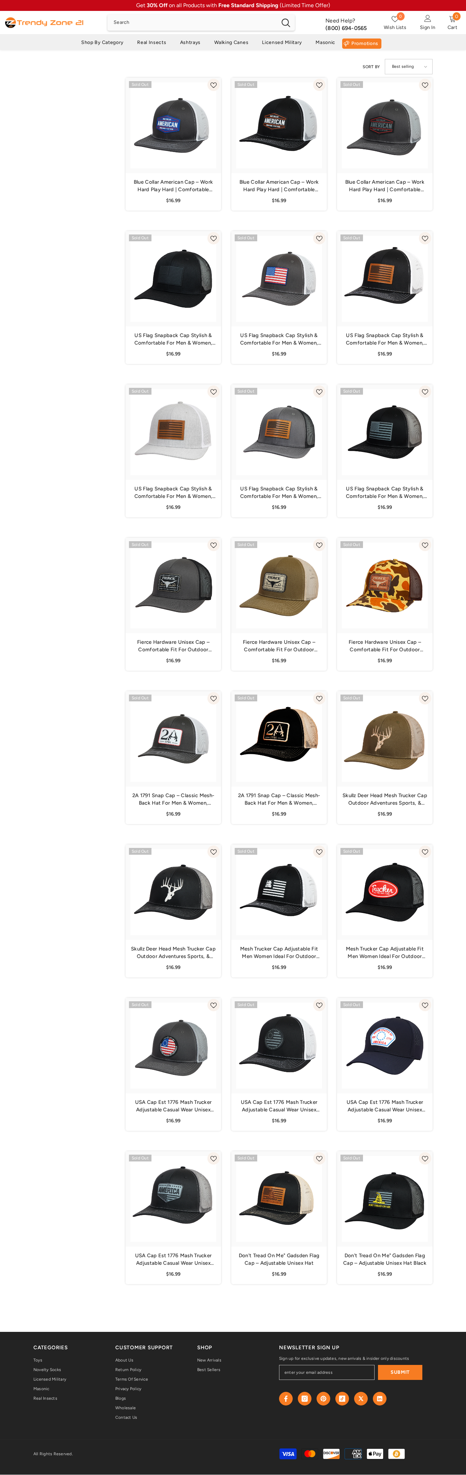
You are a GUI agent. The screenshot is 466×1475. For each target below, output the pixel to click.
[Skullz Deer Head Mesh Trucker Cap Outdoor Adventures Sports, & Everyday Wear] (385, 739)
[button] (409, 66)
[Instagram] (304, 1398)
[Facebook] (286, 1398)
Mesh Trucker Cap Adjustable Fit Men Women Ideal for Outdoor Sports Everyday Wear (279, 953)
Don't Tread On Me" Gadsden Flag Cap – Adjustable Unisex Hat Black (384, 1259)
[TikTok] (342, 1398)
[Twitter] (361, 1398)
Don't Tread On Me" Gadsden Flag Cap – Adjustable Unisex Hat (279, 1259)
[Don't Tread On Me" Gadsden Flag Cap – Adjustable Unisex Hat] (279, 1199)
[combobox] (192, 22)
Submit (400, 1372)
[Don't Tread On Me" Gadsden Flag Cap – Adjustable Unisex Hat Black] (385, 1199)
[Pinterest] (323, 1398)
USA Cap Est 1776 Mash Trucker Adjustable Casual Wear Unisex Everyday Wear (173, 1106)
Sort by (371, 66)
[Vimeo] (380, 1398)
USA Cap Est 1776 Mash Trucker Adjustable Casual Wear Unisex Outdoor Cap (385, 1106)
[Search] (201, 22)
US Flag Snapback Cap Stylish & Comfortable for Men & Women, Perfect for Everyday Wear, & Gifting (173, 339)
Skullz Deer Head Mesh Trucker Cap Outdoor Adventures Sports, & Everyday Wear (385, 799)
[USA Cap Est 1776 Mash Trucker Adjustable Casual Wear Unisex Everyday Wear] (173, 1045)
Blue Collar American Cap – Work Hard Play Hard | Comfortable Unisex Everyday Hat (173, 186)
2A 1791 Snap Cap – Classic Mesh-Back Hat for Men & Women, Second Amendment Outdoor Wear (173, 799)
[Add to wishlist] (213, 85)
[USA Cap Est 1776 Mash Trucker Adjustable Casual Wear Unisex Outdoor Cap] (385, 1045)
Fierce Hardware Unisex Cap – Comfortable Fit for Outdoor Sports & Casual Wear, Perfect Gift (173, 646)
